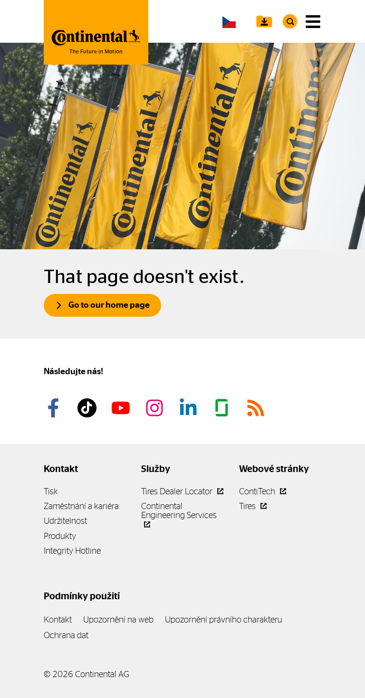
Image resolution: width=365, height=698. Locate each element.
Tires (248, 505)
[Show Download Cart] (264, 21)
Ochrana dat (66, 635)
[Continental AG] (96, 32)
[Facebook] (55, 407)
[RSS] (257, 407)
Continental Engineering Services (179, 510)
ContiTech (258, 491)
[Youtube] (122, 407)
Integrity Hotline (72, 550)
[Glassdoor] (223, 407)
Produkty (60, 535)
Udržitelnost (65, 520)
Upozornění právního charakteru (223, 619)
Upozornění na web (118, 619)
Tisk (51, 491)
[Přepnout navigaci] (313, 21)
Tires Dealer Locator (177, 491)
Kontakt (58, 619)
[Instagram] (156, 407)
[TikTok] (88, 407)
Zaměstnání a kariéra (81, 505)
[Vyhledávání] (290, 21)
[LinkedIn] (190, 407)
